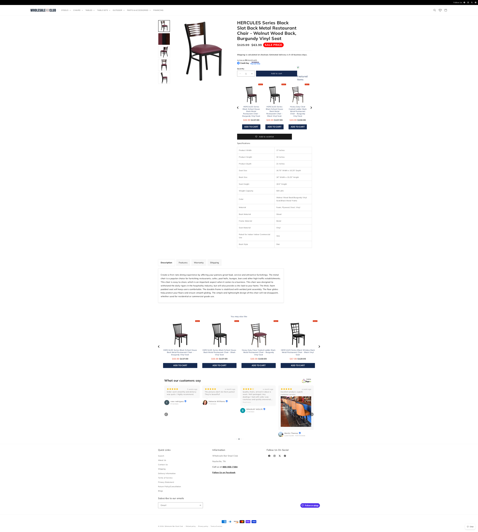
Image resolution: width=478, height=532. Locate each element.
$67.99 (293, 359)
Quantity (240, 69)
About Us (162, 460)
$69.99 (246, 120)
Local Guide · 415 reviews (256, 436)
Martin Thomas (253, 433)
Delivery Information (167, 473)
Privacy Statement (166, 482)
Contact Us (163, 464)
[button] (66, 10)
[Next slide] (311, 107)
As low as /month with (247, 60)
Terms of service (216, 526)
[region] (274, 108)
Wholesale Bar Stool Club (174, 526)
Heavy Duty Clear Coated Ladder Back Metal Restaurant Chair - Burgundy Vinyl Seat (298, 111)
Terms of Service (165, 478)
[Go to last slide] (237, 107)
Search (161, 456)
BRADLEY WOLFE (217, 409)
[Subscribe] (200, 505)
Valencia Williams (179, 401)
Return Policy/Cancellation (169, 486)
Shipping (162, 469)
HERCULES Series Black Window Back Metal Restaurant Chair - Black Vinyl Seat (298, 352)
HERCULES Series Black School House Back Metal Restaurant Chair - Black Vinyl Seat (274, 111)
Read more (209, 402)
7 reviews (174, 404)
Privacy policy (203, 526)
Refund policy (191, 526)
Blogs (160, 491)
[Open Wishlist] (440, 10)
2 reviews (212, 412)
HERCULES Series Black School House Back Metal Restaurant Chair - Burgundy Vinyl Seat (251, 111)
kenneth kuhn (290, 401)
